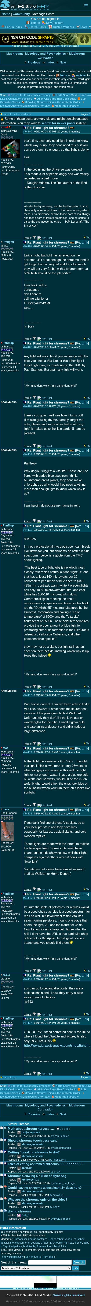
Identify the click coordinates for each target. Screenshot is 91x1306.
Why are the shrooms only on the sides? (37, 1199)
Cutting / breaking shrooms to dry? (34, 1152)
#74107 (27, 246)
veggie (69, 1239)
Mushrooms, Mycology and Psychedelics (36, 53)
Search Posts (37, 27)
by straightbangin (61, 1147)
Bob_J (25, 1215)
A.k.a (63, 1246)
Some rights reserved (69, 1295)
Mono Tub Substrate (67, 105)
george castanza (37, 1239)
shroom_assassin (32, 1144)
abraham (27, 1168)
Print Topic (49, 1256)
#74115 (27, 898)
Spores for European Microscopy (31, 95)
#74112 (27, 695)
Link (85, 242)
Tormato (41, 1246)
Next (62, 62)
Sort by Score (33, 1256)
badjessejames (31, 1132)
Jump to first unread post (17, 114)
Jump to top (10, 1077)
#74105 (27, 131)
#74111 (27, 529)
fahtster (5, 1242)
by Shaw (56, 1171)
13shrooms (56, 1242)
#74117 (27, 1022)
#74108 (27, 347)
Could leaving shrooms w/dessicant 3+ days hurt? (45, 1187)
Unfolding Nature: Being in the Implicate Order (52, 102)
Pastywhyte (15, 1246)
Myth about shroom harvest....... (31, 1128)
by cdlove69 (56, 1195)
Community (21, 14)
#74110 (27, 454)
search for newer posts (58, 123)
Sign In (35, 22)
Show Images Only (12, 1256)
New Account (54, 22)
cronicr (78, 1242)
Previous (33, 62)
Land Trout (53, 1246)
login (63, 75)
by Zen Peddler (60, 1136)
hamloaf (68, 1242)
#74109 (27, 406)
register (81, 75)
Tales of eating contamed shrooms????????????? (45, 1164)
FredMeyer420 (30, 1179)
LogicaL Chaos (39, 1242)
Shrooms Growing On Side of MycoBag (37, 1176)
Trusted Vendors (63, 27)
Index (50, 62)
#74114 (27, 813)
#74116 (27, 979)
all (67, 1128)
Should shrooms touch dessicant (32, 1140)
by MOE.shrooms (60, 1218)
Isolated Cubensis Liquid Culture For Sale (25, 105)
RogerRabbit (56, 1239)
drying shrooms (19, 1211)
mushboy (79, 1239)
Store (83, 27)
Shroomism (20, 1239)
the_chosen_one (20, 1242)
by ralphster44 (57, 1159)
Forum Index (13, 27)
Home (5, 14)
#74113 (27, 752)
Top (88, 237)
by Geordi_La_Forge (63, 1183)
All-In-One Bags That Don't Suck (56, 98)
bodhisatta (29, 1246)
